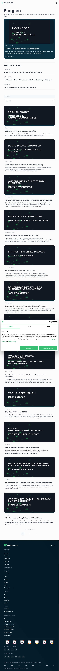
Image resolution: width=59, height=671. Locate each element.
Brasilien (6, 606)
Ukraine (5, 597)
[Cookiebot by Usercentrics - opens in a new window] (50, 322)
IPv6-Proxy (6, 564)
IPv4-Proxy (6, 561)
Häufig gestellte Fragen (9, 624)
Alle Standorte (7, 611)
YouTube (6, 582)
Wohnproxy (6, 553)
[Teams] (12, 649)
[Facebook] (8, 649)
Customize (28, 348)
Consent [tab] (10, 326)
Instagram (6, 571)
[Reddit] (12, 657)
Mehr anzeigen (29, 530)
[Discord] (8, 657)
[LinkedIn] (19, 657)
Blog (5, 618)
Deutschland (7, 600)
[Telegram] (16, 649)
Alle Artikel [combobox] (8, 101)
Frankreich (6, 608)
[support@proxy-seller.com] (5, 649)
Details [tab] (29, 326)
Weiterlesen (8, 56)
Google (5, 576)
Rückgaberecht (7, 635)
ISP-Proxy (6, 555)
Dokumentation (7, 621)
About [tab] (48, 326)
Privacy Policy (12, 341)
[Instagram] (23, 657)
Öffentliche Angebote (9, 626)
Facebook (6, 573)
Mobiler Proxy (7, 558)
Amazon (6, 579)
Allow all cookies (48, 348)
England (6, 603)
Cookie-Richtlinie (8, 632)
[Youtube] (16, 657)
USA (5, 594)
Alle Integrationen (8, 587)
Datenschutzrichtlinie (9, 629)
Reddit (5, 585)
